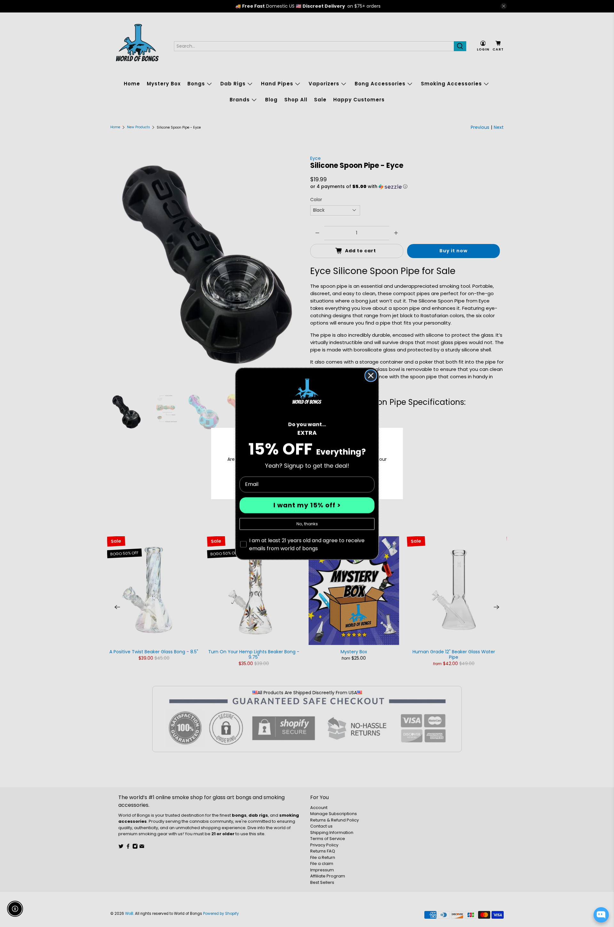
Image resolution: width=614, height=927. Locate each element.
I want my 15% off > (307, 505)
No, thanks (307, 524)
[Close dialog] (370, 375)
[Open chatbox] (601, 915)
